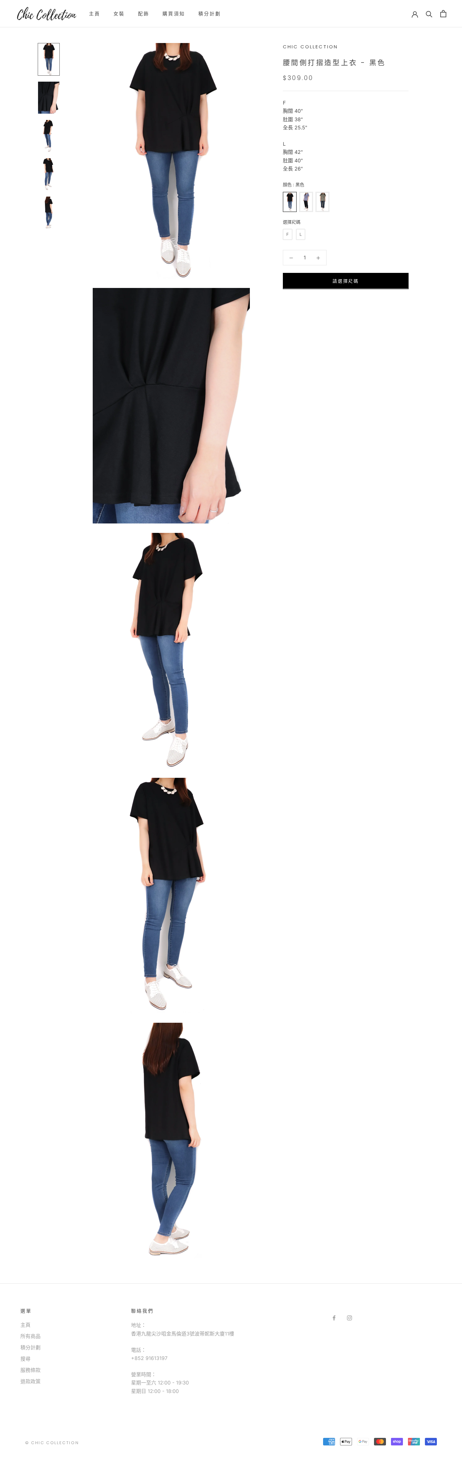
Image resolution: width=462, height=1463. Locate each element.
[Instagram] (349, 1318)
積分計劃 (209, 13)
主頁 (94, 13)
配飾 (143, 13)
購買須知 (173, 13)
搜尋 (25, 1359)
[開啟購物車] (443, 13)
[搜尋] (429, 13)
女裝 (119, 13)
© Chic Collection (52, 1443)
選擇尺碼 (291, 222)
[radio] (290, 202)
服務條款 (30, 1370)
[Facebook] (334, 1318)
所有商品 (30, 1336)
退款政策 (30, 1381)
